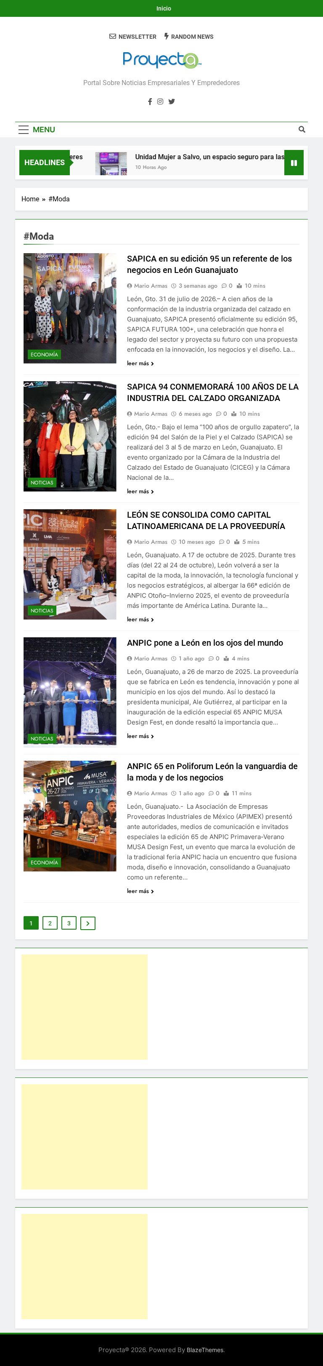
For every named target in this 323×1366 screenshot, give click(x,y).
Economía (44, 354)
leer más (138, 363)
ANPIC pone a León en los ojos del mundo (205, 643)
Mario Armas (150, 285)
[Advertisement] (84, 1007)
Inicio (163, 8)
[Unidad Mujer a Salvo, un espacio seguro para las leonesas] (98, 168)
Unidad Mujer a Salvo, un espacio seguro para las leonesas (211, 157)
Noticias (42, 483)
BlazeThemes (205, 1349)
